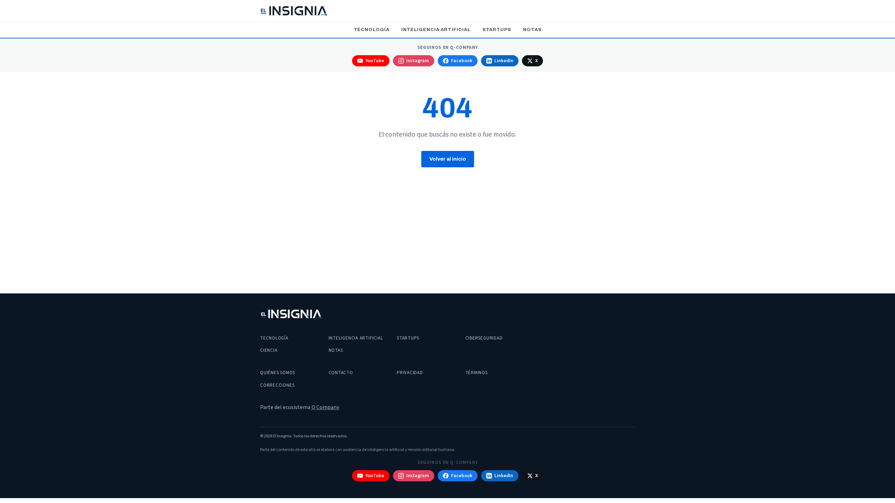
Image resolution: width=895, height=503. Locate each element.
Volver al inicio (447, 159)
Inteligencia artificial (436, 29)
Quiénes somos (277, 373)
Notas (532, 29)
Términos (476, 373)
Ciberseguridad (484, 338)
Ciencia (268, 350)
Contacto (341, 373)
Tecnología (371, 29)
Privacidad (410, 373)
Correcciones (277, 385)
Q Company (325, 407)
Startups (496, 29)
